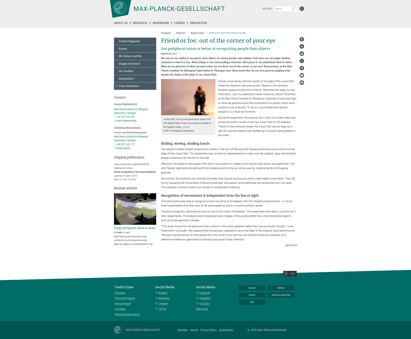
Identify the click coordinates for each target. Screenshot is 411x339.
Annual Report (123, 303)
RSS (252, 302)
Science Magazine (129, 41)
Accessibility (226, 329)
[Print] (301, 82)
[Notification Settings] (302, 8)
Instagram (205, 298)
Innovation (198, 23)
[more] (186, 127)
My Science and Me (130, 56)
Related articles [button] (125, 188)
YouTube (204, 303)
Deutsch (267, 8)
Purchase (120, 309)
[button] (213, 113)
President (120, 292)
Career (179, 23)
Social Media (165, 287)
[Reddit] (301, 53)
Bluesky (162, 292)
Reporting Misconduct (127, 314)
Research (140, 23)
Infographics (126, 78)
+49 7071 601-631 (126, 116)
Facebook (204, 292)
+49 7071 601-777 (126, 144)
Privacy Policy (209, 329)
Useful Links (124, 287)
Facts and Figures (125, 298)
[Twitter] (301, 60)
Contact (252, 288)
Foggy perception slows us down (134, 227)
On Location (126, 71)
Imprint (194, 329)
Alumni (280, 288)
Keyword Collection (281, 295)
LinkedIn (163, 303)
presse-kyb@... (124, 148)
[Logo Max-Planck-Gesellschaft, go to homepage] (167, 11)
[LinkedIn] (301, 46)
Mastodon (164, 298)
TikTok (162, 309)
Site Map (183, 329)
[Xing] (301, 68)
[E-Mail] (301, 75)
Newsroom (161, 23)
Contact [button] (120, 97)
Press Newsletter (129, 86)
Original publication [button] (129, 157)
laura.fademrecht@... (127, 120)
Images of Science (129, 63)
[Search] (293, 9)
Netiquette (202, 309)
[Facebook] (301, 39)
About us (121, 23)
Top (292, 273)
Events (123, 48)
